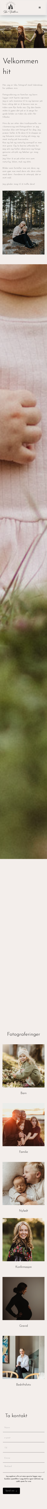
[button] (39, 7)
